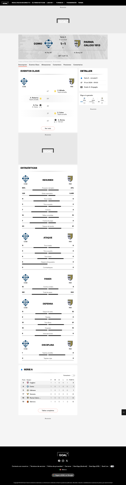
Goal (24, 482)
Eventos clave (34, 65)
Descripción (22, 65)
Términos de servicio (37, 466)
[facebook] (59, 461)
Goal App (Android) (80, 466)
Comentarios (78, 65)
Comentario (57, 65)
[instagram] (63, 461)
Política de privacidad (55, 466)
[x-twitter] (66, 461)
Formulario (66, 375)
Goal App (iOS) (94, 466)
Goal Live (105, 466)
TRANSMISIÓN (71, 3)
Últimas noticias (38, 3)
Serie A (63, 37)
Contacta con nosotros (20, 466)
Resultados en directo (21, 3)
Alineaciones (46, 65)
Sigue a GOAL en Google (64, 475)
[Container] (36, 44)
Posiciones (67, 65)
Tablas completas (48, 410)
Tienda (80, 3)
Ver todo (48, 128)
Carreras (68, 466)
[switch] (73, 376)
